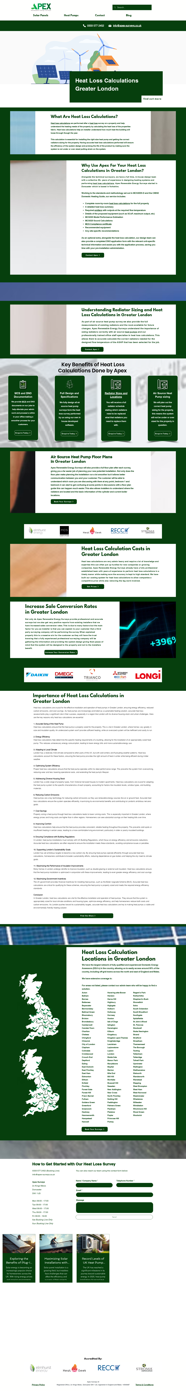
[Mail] (109, 25)
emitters (98, 210)
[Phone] (84, 25)
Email (78, 1190)
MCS (24, 402)
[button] (46, 15)
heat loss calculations (103, 183)
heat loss (94, 123)
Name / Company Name (86, 1181)
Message (80, 1200)
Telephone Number (124, 1181)
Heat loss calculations (60, 123)
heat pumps (131, 332)
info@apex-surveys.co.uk (43, 1174)
